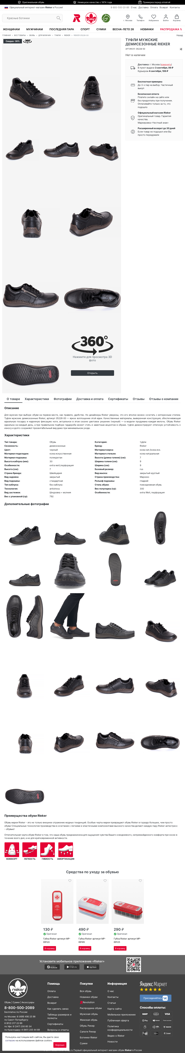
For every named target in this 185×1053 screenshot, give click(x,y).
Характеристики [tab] (37, 399)
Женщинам (11, 29)
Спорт (85, 29)
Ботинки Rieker (88, 1037)
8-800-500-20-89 (120, 7)
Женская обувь (88, 1019)
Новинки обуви (89, 997)
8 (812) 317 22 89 (13, 1023)
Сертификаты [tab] (118, 399)
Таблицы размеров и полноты (59, 1016)
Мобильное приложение (121, 1014)
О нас (134, 7)
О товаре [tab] (13, 399)
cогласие (10, 1040)
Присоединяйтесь (153, 997)
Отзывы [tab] (138, 399)
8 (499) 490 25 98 (26, 1016)
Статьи (111, 1002)
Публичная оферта (118, 1020)
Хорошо (59, 1044)
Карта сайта (114, 1008)
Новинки (147, 29)
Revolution (88, 1002)
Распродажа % (171, 29)
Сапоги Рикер (88, 1031)
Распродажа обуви (91, 1008)
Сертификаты (55, 1023)
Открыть (92, 373)
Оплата (154, 7)
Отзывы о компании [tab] (163, 399)
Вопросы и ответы (58, 1029)
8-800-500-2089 (19, 1008)
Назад (180, 35)
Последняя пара (61, 29)
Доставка (143, 7)
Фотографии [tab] (63, 399)
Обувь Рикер (87, 1025)
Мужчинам (34, 29)
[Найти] (57, 18)
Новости (112, 1041)
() (166, 64)
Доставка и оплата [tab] (89, 399)
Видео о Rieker (115, 1035)
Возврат (164, 7)
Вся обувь (85, 991)
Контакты (175, 7)
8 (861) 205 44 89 (30, 1029)
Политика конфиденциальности (119, 1028)
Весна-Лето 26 (123, 29)
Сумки (101, 29)
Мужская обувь (89, 1014)
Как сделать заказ (57, 1008)
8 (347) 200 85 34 (22, 1026)
